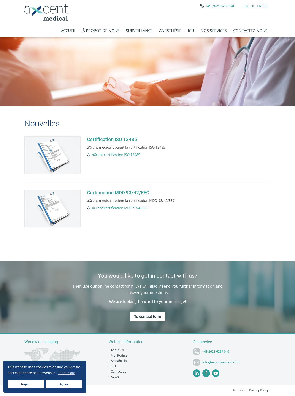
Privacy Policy (258, 390)
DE (253, 6)
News (115, 377)
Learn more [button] (66, 373)
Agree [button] (64, 384)
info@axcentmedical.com (220, 362)
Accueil (68, 30)
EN (246, 6)
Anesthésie (170, 30)
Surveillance (139, 30)
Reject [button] (25, 384)
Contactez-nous (250, 30)
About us (117, 350)
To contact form (147, 316)
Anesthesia (119, 361)
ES (265, 6)
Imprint (238, 390)
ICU (191, 30)
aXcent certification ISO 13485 (116, 154)
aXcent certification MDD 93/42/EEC (121, 208)
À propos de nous (100, 30)
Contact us (118, 371)
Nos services (214, 30)
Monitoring (119, 355)
